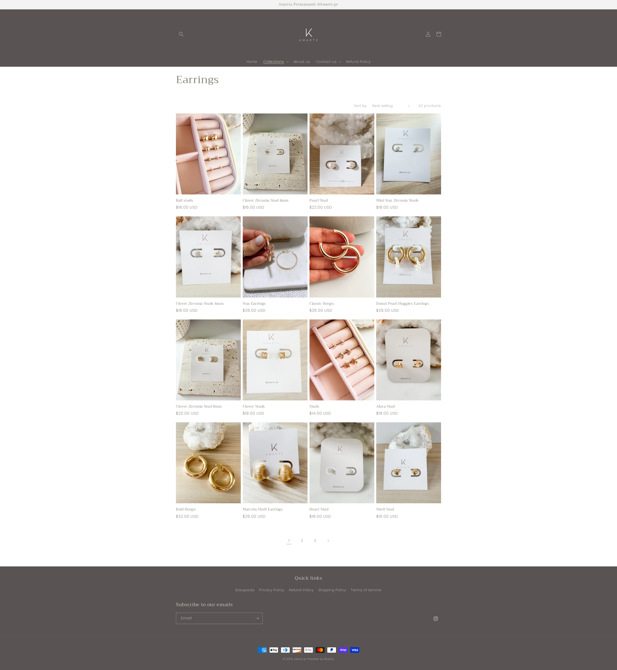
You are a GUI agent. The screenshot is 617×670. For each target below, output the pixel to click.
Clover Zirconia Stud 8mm (199, 407)
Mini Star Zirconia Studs (397, 201)
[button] (181, 34)
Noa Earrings (254, 304)
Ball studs (184, 201)
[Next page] (328, 541)
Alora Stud (385, 407)
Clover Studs (254, 407)
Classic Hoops (321, 304)
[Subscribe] (257, 618)
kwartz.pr (300, 659)
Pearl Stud (318, 201)
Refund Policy (301, 590)
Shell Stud (385, 509)
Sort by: (361, 105)
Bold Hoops (186, 509)
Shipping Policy (332, 590)
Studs (314, 407)
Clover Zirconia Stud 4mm (266, 201)
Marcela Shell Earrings (263, 509)
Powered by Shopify (321, 659)
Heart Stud (319, 509)
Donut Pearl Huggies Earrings (402, 304)
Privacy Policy (271, 590)
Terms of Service (366, 590)
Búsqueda (245, 590)
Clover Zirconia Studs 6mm (200, 304)
